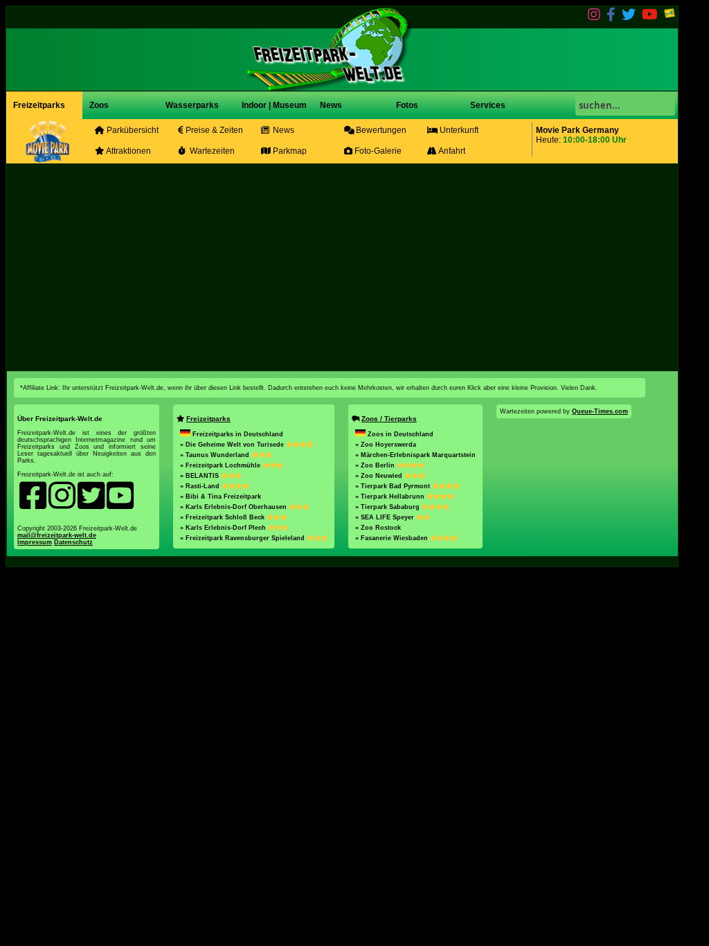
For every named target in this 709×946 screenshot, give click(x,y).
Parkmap (289, 151)
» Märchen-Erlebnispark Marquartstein (415, 455)
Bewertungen (380, 130)
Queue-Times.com (600, 411)
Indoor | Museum (274, 105)
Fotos (406, 105)
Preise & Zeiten (213, 130)
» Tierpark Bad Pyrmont (393, 486)
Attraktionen (128, 151)
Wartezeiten (211, 151)
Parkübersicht (132, 130)
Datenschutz (73, 542)
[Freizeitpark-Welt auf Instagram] (594, 17)
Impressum (34, 542)
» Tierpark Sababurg (388, 506)
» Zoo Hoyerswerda (385, 444)
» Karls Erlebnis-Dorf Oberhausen (234, 506)
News (330, 105)
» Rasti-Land (201, 486)
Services (487, 105)
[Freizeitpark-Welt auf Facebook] (611, 17)
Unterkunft (458, 130)
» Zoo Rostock (378, 527)
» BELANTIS (200, 475)
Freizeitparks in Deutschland (237, 434)
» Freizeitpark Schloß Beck (223, 517)
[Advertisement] (342, 267)
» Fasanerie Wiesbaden (392, 538)
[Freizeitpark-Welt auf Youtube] (650, 17)
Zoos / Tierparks (389, 418)
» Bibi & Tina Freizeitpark (220, 496)
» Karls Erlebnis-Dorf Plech (224, 527)
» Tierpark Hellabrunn (391, 496)
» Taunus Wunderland (215, 455)
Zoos (99, 105)
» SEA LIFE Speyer (385, 517)
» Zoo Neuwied (379, 475)
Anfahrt (451, 151)
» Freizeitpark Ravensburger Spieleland (243, 538)
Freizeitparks (39, 105)
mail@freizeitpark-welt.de (56, 535)
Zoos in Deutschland (400, 434)
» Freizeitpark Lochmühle (221, 465)
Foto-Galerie (377, 151)
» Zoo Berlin (376, 465)
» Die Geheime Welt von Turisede (233, 444)
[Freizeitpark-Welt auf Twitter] (629, 17)
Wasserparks (192, 105)
